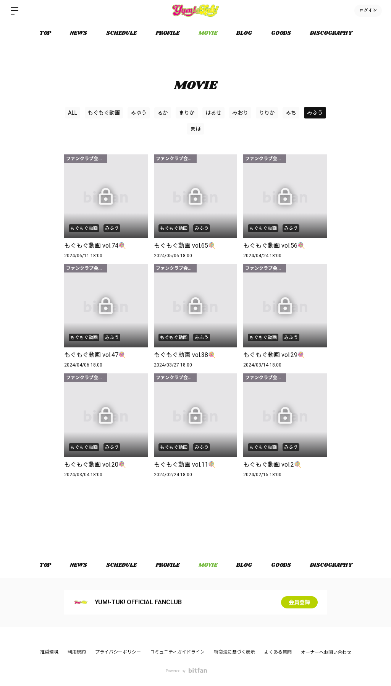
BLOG (244, 33)
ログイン (368, 10)
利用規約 (77, 652)
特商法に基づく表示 (234, 652)
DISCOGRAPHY (331, 33)
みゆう (139, 113)
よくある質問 (278, 652)
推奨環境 (49, 652)
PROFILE (167, 33)
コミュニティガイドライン (177, 652)
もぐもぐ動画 (104, 113)
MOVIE (208, 33)
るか (162, 113)
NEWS (78, 33)
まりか (187, 113)
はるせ (213, 113)
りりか (267, 113)
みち (291, 113)
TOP (45, 33)
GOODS (281, 33)
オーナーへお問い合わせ (326, 652)
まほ (195, 129)
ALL (72, 113)
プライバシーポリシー (118, 652)
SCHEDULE (121, 33)
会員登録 (299, 602)
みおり (240, 113)
